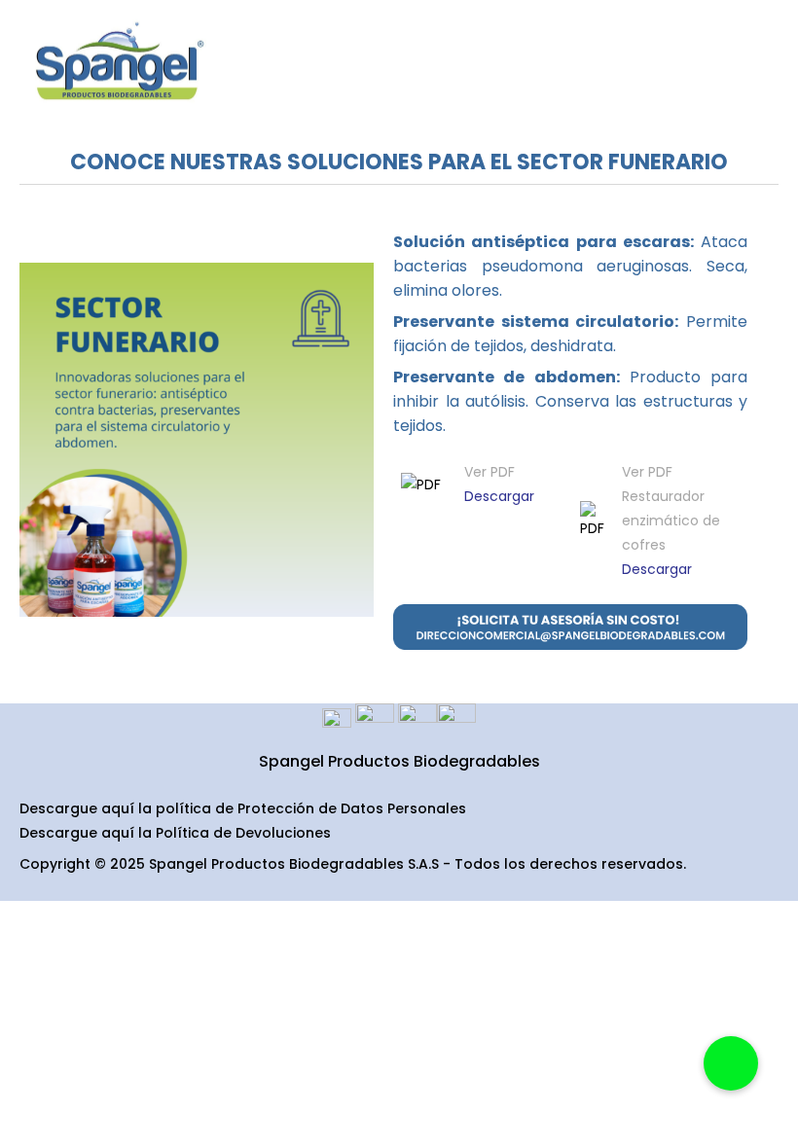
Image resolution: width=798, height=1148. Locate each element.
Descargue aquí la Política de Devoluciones (175, 833)
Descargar (499, 496)
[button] (731, 1063)
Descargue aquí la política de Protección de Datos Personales (242, 808)
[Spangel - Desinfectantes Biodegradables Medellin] (116, 63)
